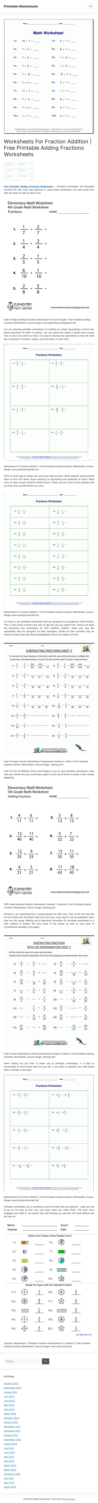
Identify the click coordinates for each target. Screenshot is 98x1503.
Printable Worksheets (21, 6)
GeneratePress (68, 1499)
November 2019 (12, 1474)
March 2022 (10, 1465)
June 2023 (9, 1401)
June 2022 (9, 1452)
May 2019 (9, 1482)
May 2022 (9, 1457)
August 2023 (10, 1392)
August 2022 (10, 1444)
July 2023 (9, 1396)
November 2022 (12, 1431)
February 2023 (11, 1418)
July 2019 (9, 1478)
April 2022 (9, 1461)
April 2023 (9, 1409)
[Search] (45, 1361)
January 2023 (11, 1422)
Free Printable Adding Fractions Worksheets (28, 186)
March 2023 (10, 1413)
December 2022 (12, 1426)
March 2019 (10, 1487)
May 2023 (9, 1405)
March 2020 (10, 1470)
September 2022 (12, 1439)
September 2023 (12, 1388)
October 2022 (11, 1435)
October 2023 (11, 1383)
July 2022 (9, 1448)
